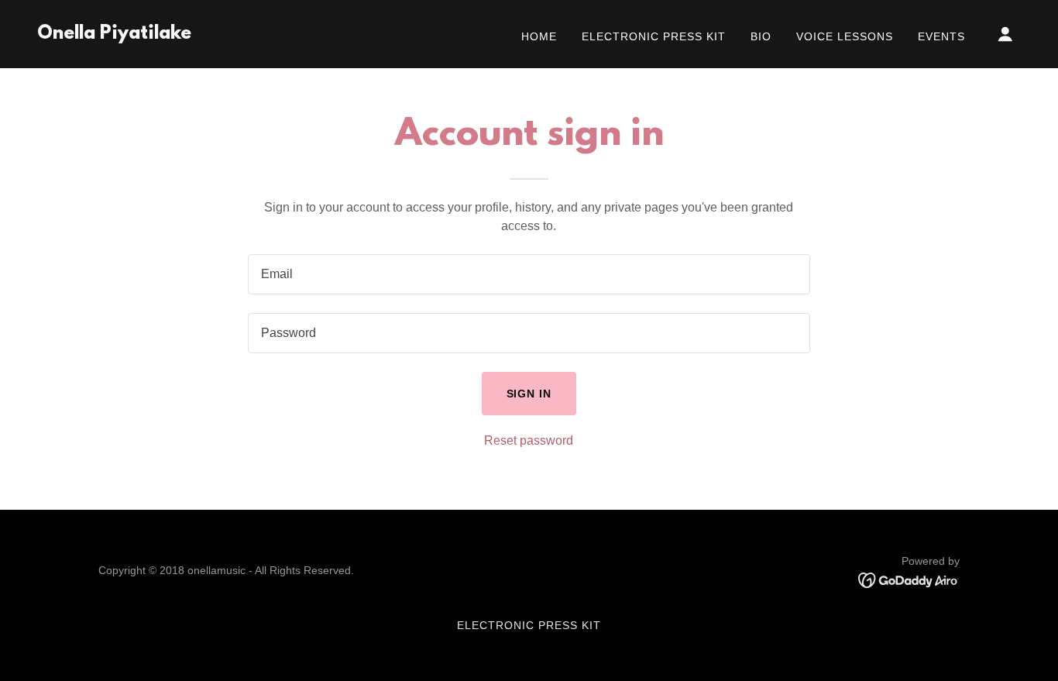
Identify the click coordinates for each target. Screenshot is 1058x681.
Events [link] (941, 36)
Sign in (529, 393)
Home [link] (539, 36)
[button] (1005, 34)
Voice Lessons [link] (844, 36)
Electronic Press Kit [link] (654, 36)
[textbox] (528, 274)
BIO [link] (761, 36)
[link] (114, 34)
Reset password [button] (528, 440)
